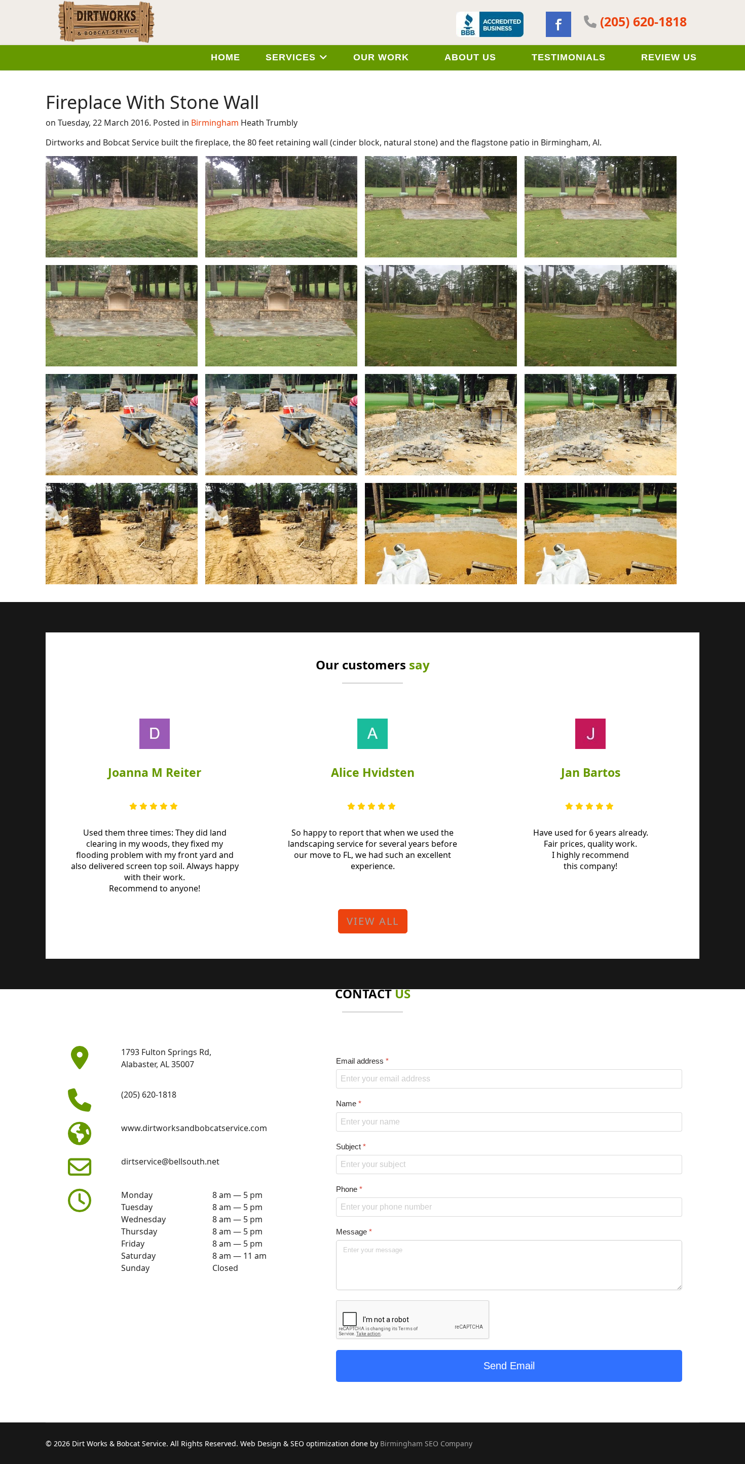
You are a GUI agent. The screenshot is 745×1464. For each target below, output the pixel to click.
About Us (470, 57)
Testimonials (569, 57)
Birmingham (215, 122)
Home (225, 57)
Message (354, 1231)
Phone (349, 1189)
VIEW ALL (373, 921)
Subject (351, 1146)
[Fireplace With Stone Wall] (122, 206)
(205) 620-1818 (643, 21)
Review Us (669, 57)
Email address (362, 1061)
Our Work (381, 57)
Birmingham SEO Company (426, 1443)
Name (348, 1103)
